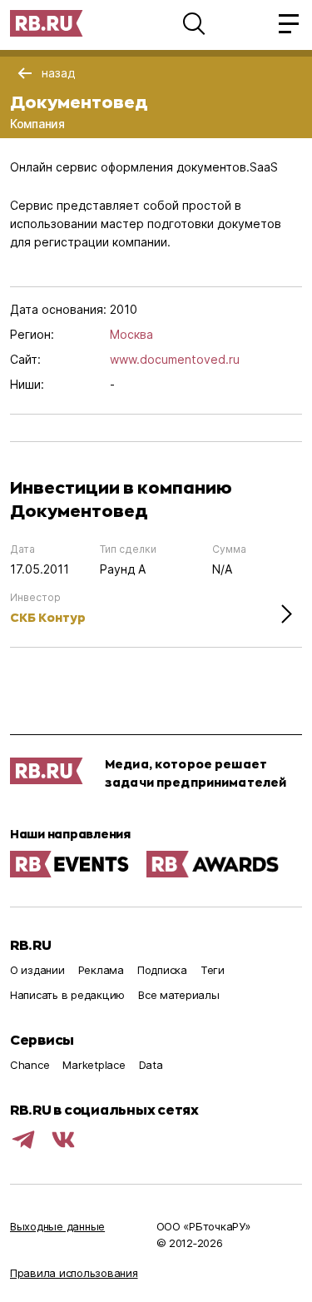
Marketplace (93, 1064)
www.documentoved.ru (175, 359)
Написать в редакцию (67, 994)
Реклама (101, 969)
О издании (37, 969)
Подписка (162, 969)
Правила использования (74, 1273)
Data (151, 1064)
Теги (213, 969)
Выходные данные (57, 1226)
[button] (194, 23)
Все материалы (179, 994)
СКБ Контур (48, 617)
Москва (131, 334)
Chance (29, 1064)
